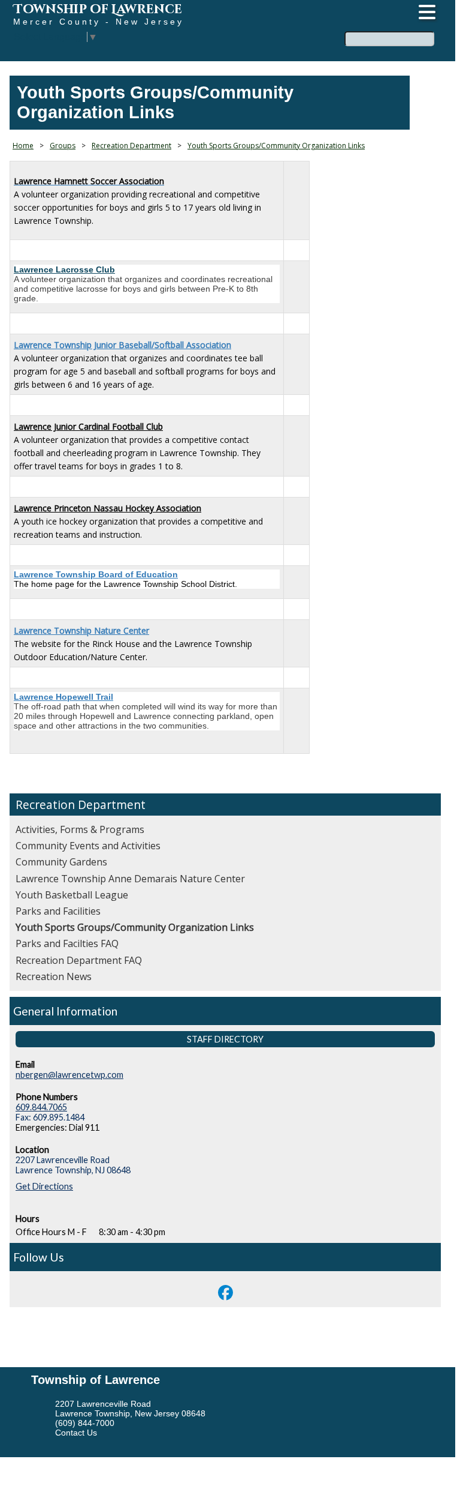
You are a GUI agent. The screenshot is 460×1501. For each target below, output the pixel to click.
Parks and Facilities (58, 911)
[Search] (438, 31)
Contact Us (76, 1432)
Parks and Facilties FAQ (67, 943)
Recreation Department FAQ (79, 960)
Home (23, 145)
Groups (62, 145)
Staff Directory (225, 1039)
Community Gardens (61, 861)
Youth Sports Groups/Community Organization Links (135, 927)
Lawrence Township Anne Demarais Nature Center (130, 878)
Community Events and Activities (88, 845)
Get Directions (44, 1186)
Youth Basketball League (72, 894)
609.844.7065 (41, 1107)
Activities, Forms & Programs (80, 829)
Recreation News (54, 976)
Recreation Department (81, 804)
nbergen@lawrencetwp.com (69, 1074)
